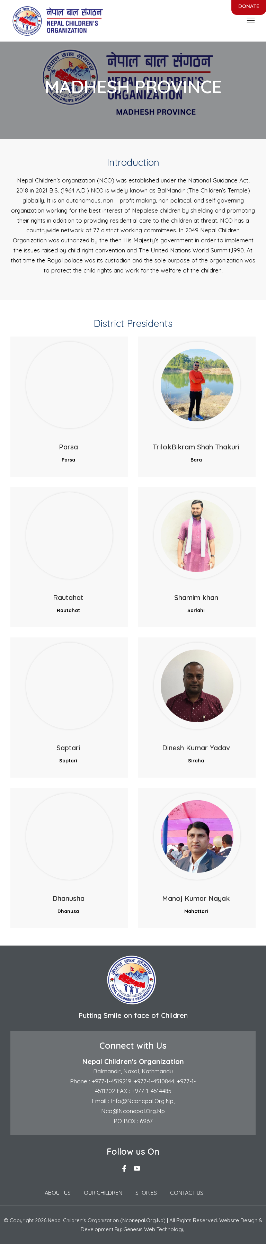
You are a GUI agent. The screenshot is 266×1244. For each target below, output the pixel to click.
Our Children (103, 1192)
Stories (146, 1192)
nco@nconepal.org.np (133, 1111)
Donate (248, 6)
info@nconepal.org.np (141, 1100)
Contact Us (186, 1192)
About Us (58, 1192)
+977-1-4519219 (110, 1081)
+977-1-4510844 (154, 1081)
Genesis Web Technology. (154, 1229)
